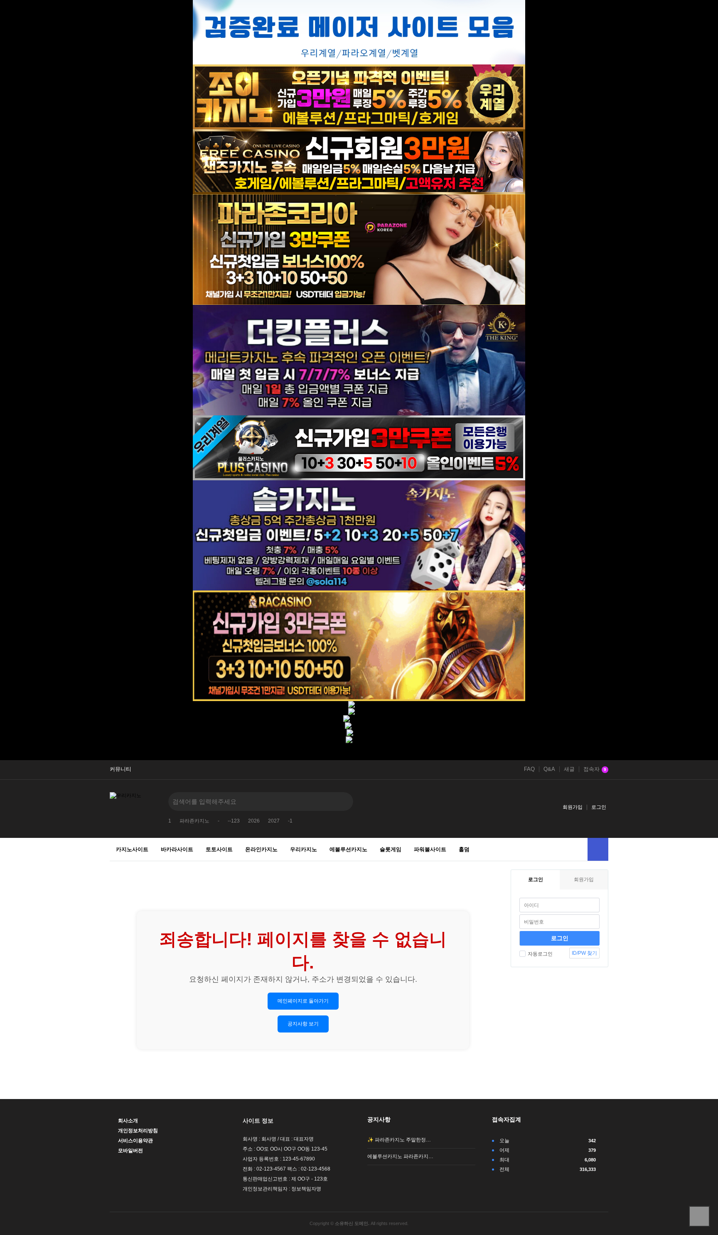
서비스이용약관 (135, 1141)
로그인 (598, 807)
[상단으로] (699, 1216)
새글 (569, 769)
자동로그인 (540, 954)
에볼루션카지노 (348, 849)
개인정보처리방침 (138, 1131)
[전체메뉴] (598, 849)
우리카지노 (303, 849)
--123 (234, 821)
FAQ (529, 769)
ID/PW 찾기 (584, 953)
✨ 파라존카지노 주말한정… (399, 1140)
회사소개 (128, 1121)
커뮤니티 (120, 769)
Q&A (549, 769)
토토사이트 (219, 849)
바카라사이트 (177, 849)
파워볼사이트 (430, 849)
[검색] (340, 801)
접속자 (594, 769)
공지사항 (379, 1119)
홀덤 (464, 849)
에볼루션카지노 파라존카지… (400, 1156)
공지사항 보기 (303, 1024)
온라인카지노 (261, 849)
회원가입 (573, 807)
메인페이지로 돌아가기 (303, 1001)
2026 (254, 821)
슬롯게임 (390, 849)
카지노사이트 (132, 849)
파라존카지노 (194, 821)
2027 (274, 821)
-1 (290, 821)
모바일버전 (130, 1150)
